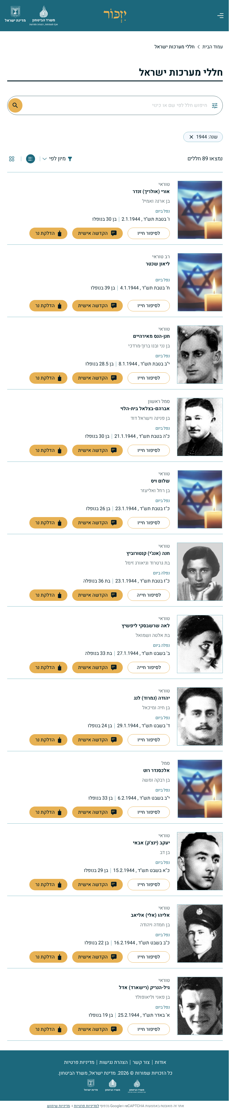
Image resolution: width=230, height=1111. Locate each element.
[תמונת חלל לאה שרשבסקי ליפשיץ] (200, 644)
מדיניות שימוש (58, 1106)
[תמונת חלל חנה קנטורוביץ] (200, 572)
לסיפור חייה (149, 595)
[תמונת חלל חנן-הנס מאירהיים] (200, 354)
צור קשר (141, 1062)
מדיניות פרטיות (79, 1062)
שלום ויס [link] (160, 481)
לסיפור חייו (148, 233)
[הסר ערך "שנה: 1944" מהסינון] (191, 137)
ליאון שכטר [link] (158, 264)
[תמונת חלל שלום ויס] (200, 499)
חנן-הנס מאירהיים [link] (151, 336)
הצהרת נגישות (113, 1062)
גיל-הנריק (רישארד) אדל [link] (144, 987)
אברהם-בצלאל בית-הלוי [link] (145, 408)
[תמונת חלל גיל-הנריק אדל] (200, 1006)
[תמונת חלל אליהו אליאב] (200, 933)
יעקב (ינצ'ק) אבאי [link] (151, 842)
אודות (160, 1062)
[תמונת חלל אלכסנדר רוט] (200, 789)
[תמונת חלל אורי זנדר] (200, 210)
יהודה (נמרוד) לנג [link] (152, 698)
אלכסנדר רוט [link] (156, 770)
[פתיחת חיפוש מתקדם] (215, 105)
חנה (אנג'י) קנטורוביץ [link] (148, 553)
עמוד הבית (212, 46)
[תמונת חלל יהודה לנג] (200, 716)
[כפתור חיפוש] (15, 105)
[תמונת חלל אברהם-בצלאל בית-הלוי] (200, 427)
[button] (97, 233)
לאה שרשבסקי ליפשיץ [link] (146, 625)
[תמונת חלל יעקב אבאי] (200, 861)
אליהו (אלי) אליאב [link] (150, 915)
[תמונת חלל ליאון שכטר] (200, 282)
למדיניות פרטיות (86, 1106)
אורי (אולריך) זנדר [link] (151, 191)
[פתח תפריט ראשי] (220, 15)
